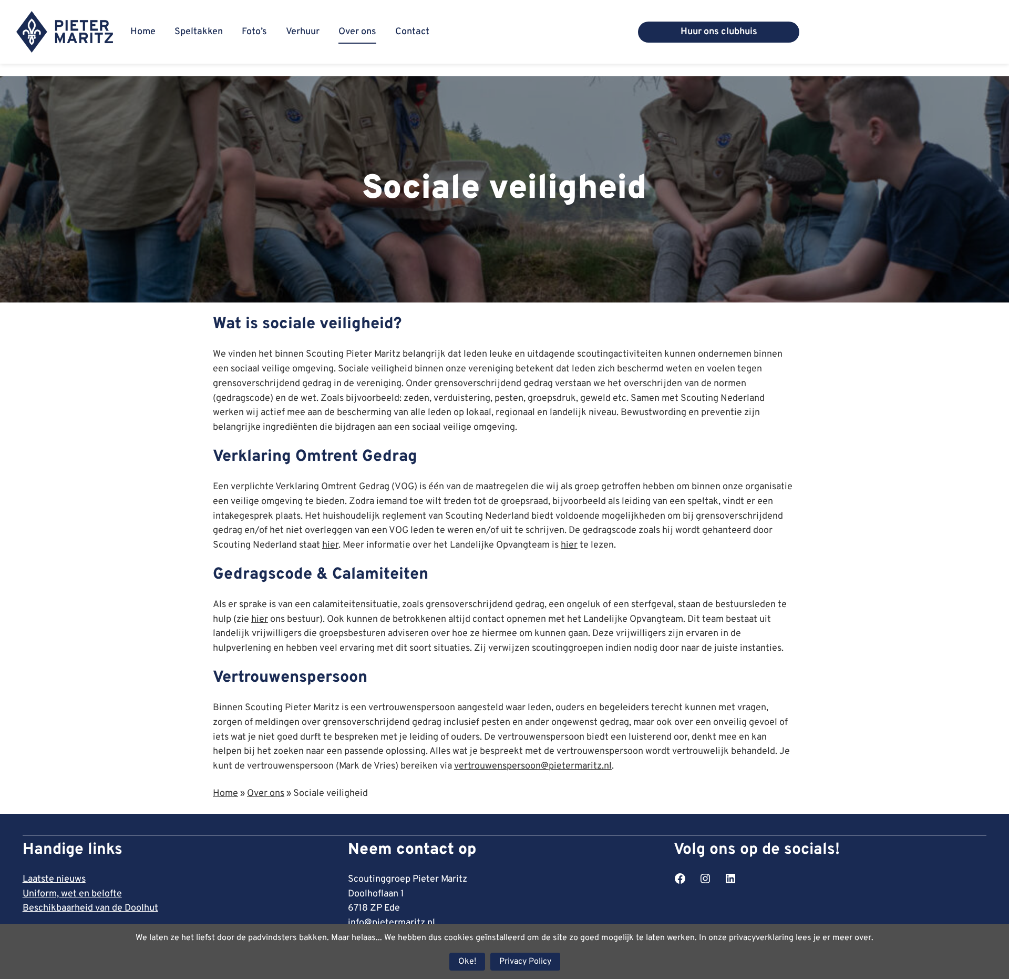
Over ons (265, 794)
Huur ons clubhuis (719, 32)
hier (330, 545)
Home (225, 794)
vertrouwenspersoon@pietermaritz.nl (533, 766)
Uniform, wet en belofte (72, 894)
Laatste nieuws (54, 879)
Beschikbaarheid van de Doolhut (90, 908)
